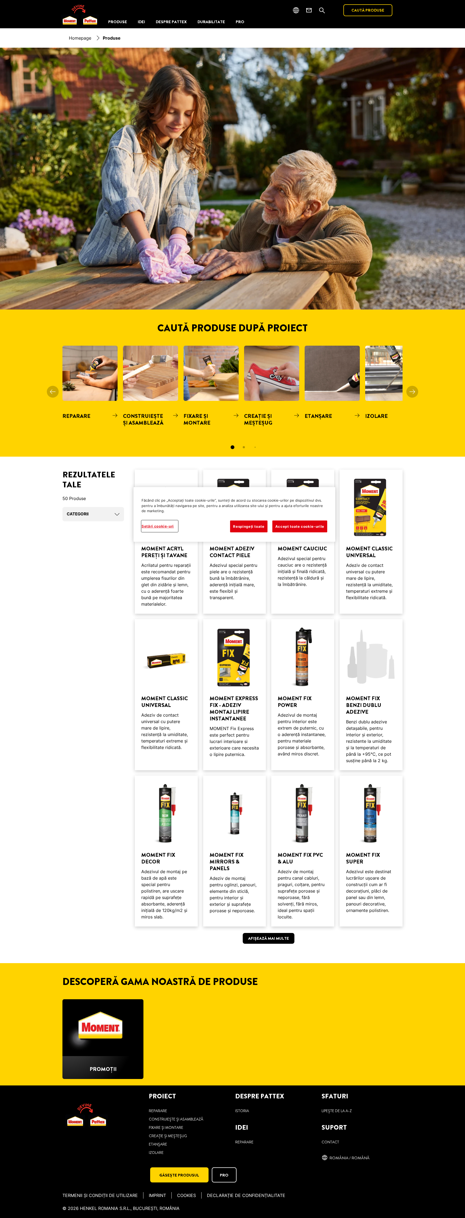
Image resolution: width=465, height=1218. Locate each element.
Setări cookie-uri (158, 526)
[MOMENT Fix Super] (371, 851)
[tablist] (232, 447)
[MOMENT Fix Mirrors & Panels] (234, 851)
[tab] (232, 447)
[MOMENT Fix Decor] (166, 851)
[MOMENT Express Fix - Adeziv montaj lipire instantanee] (234, 694)
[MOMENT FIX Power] (302, 694)
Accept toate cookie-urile (299, 526)
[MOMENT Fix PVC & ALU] (302, 851)
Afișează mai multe (268, 938)
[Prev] (53, 392)
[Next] (412, 392)
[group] (232, 401)
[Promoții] (102, 1039)
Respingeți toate (248, 526)
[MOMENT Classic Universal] (371, 542)
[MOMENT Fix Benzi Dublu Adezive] (371, 694)
